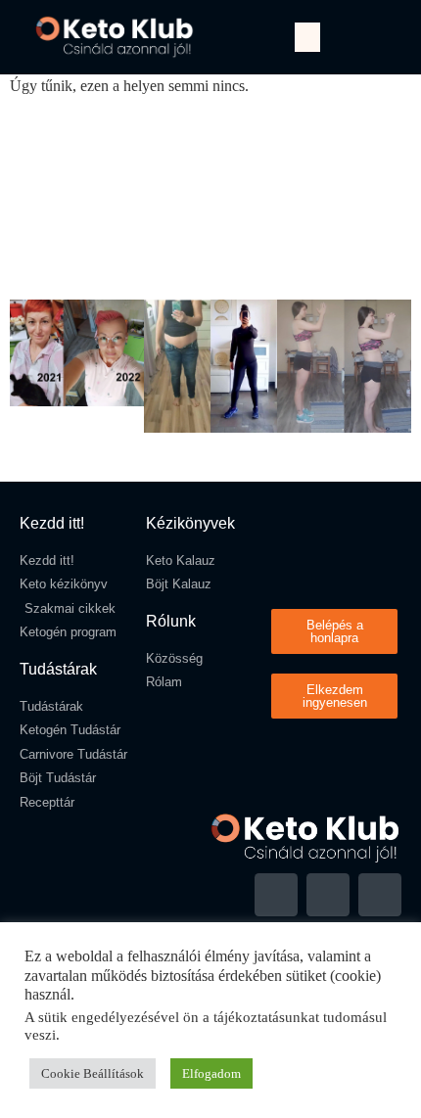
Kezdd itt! (52, 523)
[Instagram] (379, 894)
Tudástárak (58, 669)
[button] (307, 37)
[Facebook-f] (276, 894)
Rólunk (171, 621)
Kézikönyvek (190, 523)
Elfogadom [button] (211, 1073)
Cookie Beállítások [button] (92, 1073)
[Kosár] (378, 37)
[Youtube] (328, 894)
